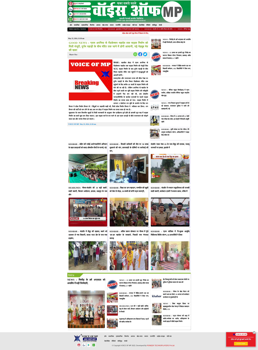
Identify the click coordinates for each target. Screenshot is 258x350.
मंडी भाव (134, 25)
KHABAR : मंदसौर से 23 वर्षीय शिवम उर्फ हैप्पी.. (142, 29)
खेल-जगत (105, 25)
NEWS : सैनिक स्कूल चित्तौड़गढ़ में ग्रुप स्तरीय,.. (175, 29)
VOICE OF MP (73, 124)
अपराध (98, 25)
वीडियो (148, 25)
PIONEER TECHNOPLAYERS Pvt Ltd (160, 345)
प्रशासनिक (84, 25)
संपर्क (160, 25)
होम (71, 25)
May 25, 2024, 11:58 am (88, 124)
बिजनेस (92, 25)
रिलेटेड (71, 275)
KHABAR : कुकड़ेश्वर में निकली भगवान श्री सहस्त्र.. (107, 29)
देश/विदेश (141, 25)
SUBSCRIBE (240, 343)
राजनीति (118, 25)
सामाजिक (76, 25)
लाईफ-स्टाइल (126, 25)
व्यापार (112, 25)
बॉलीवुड (154, 25)
